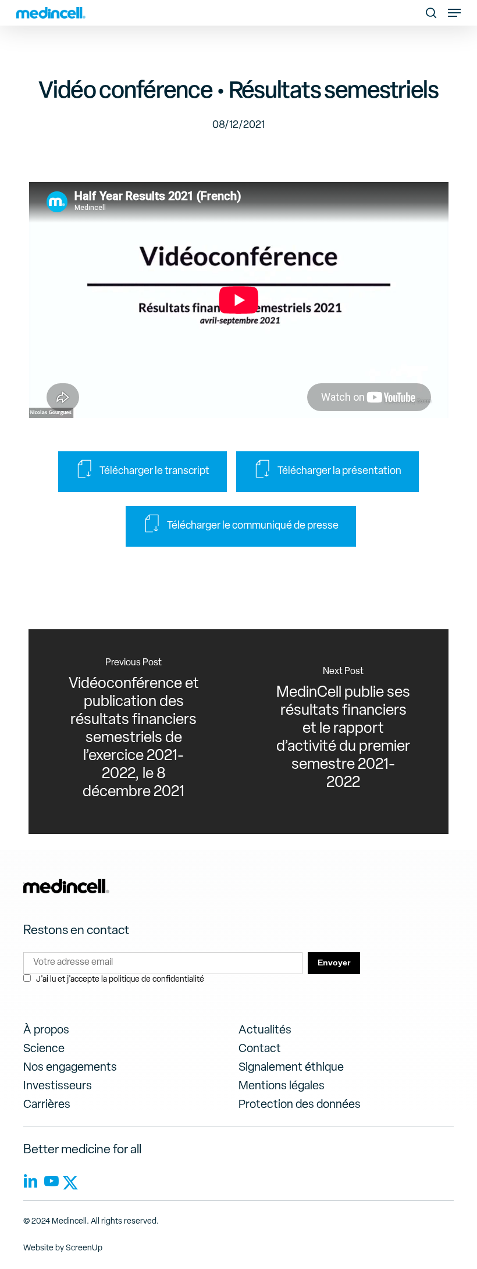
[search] (431, 13)
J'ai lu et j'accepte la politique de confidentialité (120, 979)
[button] (454, 13)
